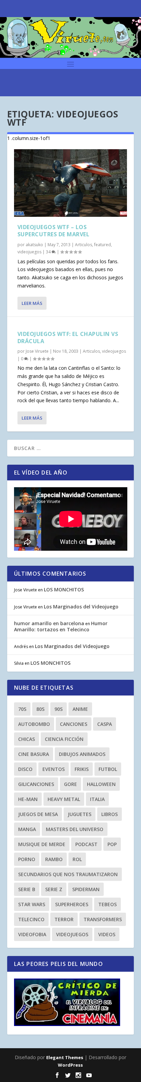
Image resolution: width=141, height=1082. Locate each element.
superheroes (71, 904)
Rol (77, 859)
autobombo (34, 724)
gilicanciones (36, 784)
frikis (82, 769)
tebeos (107, 904)
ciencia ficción (64, 739)
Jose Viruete (37, 351)
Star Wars (31, 904)
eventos (53, 769)
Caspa (104, 724)
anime (80, 709)
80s (40, 709)
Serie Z (53, 889)
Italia (97, 799)
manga (27, 829)
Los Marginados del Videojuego (81, 606)
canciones (73, 724)
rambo (54, 859)
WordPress (70, 1065)
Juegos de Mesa (38, 814)
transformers (103, 919)
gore (70, 784)
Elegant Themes (64, 1057)
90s (58, 709)
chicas (26, 739)
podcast (86, 844)
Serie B (26, 889)
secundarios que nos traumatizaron (68, 874)
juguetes (79, 814)
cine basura (33, 754)
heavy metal (64, 799)
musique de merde (41, 844)
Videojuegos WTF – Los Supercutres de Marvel (53, 230)
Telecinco (31, 919)
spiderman (86, 889)
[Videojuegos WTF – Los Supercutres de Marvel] (70, 183)
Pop (112, 844)
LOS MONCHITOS (64, 589)
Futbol (108, 769)
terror (64, 919)
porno (26, 859)
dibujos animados (82, 754)
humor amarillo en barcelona (49, 623)
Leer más (32, 303)
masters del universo (74, 829)
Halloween (101, 784)
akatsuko (34, 245)
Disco (25, 769)
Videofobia (32, 934)
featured (102, 245)
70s (22, 709)
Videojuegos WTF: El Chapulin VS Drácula (67, 337)
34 (49, 252)
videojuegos (29, 252)
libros (109, 814)
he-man (28, 799)
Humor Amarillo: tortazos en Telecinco (60, 626)
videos (106, 934)
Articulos (83, 245)
